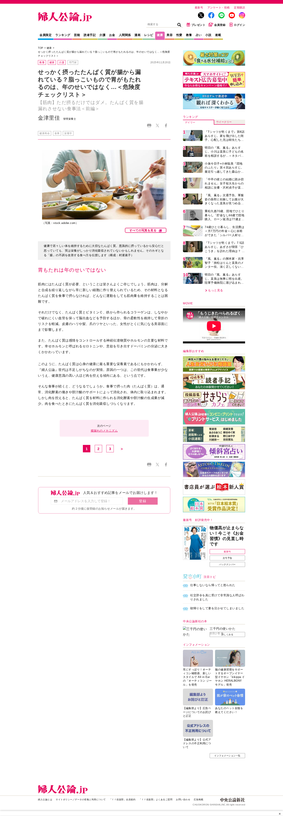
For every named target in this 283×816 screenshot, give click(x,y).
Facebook (165, 125)
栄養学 (68, 133)
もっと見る (215, 290)
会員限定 (46, 35)
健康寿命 (44, 133)
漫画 (137, 35)
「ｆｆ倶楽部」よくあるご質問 (155, 799)
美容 (170, 35)
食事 (57, 133)
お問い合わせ (183, 799)
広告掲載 (198, 799)
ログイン (239, 24)
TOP (40, 48)
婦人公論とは (45, 799)
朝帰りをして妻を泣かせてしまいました (217, 608)
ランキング (62, 35)
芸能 (77, 35)
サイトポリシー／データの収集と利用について (81, 799)
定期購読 (239, 7)
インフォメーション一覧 (227, 755)
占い (199, 35)
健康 (160, 35)
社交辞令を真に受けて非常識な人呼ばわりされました (217, 597)
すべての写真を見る (143, 230)
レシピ (148, 35)
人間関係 (125, 35)
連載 (218, 35)
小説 (208, 35)
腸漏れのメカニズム (104, 430)
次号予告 (227, 558)
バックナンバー (227, 564)
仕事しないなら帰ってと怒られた (212, 585)
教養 (189, 35)
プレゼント (198, 24)
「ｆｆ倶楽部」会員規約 (122, 799)
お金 (112, 35)
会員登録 (219, 24)
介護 (102, 35)
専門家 (73, 62)
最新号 (199, 7)
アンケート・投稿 (218, 7)
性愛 (179, 35)
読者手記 (90, 35)
